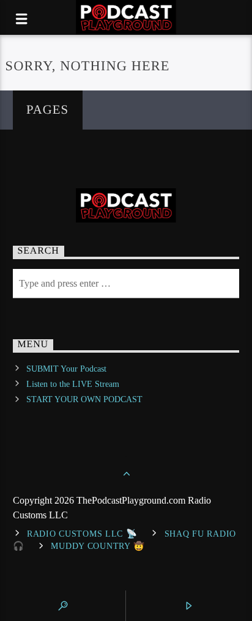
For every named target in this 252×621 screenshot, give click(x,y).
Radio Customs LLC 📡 (82, 533)
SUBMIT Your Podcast (66, 368)
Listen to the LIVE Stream (72, 384)
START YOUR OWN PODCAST (84, 399)
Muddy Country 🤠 (97, 546)
